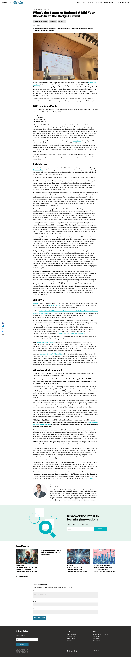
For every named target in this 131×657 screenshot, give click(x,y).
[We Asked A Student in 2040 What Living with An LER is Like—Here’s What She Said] (27, 556)
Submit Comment (39, 617)
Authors (69, 641)
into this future (89, 478)
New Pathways (61, 21)
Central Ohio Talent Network (46, 342)
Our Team (96, 638)
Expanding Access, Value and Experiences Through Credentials (51, 553)
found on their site (54, 305)
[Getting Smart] (18, 2)
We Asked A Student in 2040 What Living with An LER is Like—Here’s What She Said (27, 569)
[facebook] (118, 2)
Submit (100, 528)
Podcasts (85, 2)
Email (34, 601)
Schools (93, 2)
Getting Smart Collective (100, 634)
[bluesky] (128, 2)
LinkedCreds (77, 141)
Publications (103, 2)
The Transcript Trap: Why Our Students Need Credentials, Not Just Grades (104, 569)
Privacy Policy (71, 634)
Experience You (38, 170)
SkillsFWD (36, 303)
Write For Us (71, 638)
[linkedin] (123, 2)
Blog (79, 2)
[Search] (11, 2)
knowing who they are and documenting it (71, 333)
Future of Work (53, 21)
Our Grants (96, 636)
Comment (36, 591)
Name (35, 609)
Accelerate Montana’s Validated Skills (52, 354)
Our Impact (96, 641)
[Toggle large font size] (129, 328)
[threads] (125, 2)
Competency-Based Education (41, 21)
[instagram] (120, 2)
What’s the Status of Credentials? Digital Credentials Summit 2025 (77, 569)
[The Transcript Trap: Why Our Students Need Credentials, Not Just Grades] (104, 556)
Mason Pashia (37, 10)
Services (112, 2)
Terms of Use (71, 636)
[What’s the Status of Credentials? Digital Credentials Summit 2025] (78, 556)
